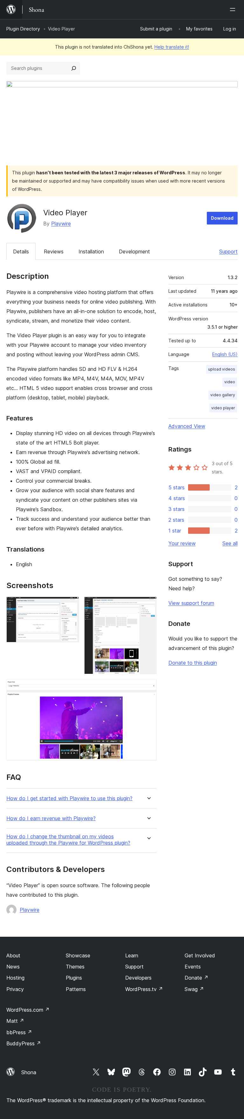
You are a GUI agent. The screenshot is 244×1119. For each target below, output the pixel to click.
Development (134, 251)
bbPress (19, 1032)
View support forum (191, 603)
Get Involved (200, 955)
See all (230, 543)
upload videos (221, 369)
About (13, 955)
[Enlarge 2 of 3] (148, 605)
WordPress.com (28, 1010)
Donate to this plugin (192, 663)
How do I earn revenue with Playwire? (51, 818)
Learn (131, 955)
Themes (75, 966)
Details (21, 251)
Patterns (76, 989)
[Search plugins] (73, 68)
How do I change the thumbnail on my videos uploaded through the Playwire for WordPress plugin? (68, 840)
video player (223, 407)
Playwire (61, 223)
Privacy (15, 989)
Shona (28, 1072)
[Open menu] (234, 9)
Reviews (54, 251)
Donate (196, 978)
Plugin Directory (23, 28)
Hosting (15, 978)
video (229, 381)
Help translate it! (171, 47)
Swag (194, 989)
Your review (182, 543)
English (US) (225, 354)
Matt (15, 1021)
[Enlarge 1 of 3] (70, 605)
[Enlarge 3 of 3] (148, 688)
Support (228, 251)
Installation (91, 251)
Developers (138, 978)
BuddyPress (23, 1043)
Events (193, 966)
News (13, 966)
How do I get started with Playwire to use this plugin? (69, 798)
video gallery (222, 394)
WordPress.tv (144, 989)
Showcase (78, 955)
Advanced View (186, 426)
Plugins (74, 978)
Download (222, 218)
